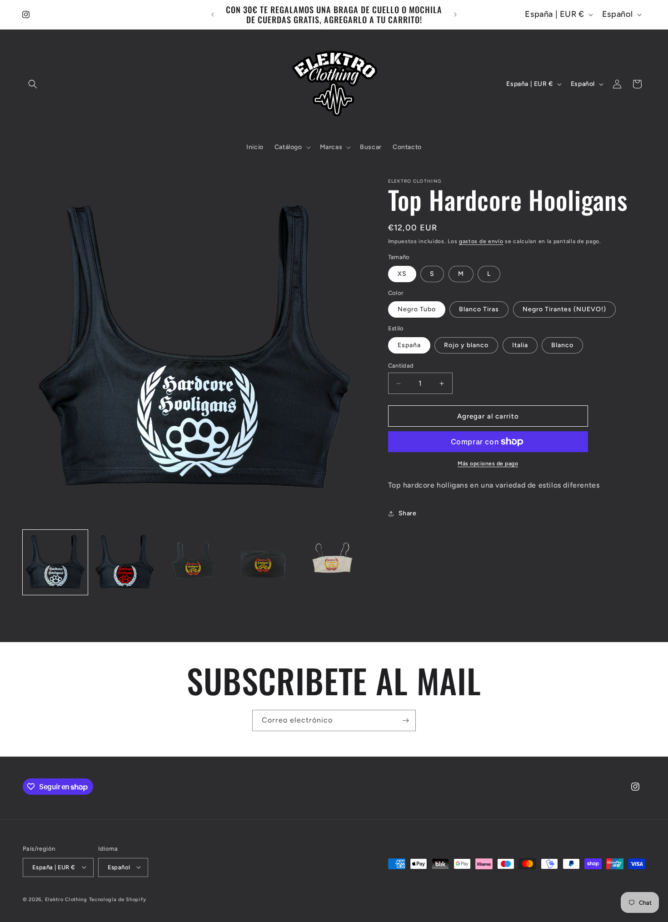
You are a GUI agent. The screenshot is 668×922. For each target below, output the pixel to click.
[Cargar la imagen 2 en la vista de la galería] (124, 562)
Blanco (562, 345)
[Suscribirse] (405, 720)
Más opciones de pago (488, 463)
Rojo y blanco (466, 345)
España (409, 345)
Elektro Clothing (66, 899)
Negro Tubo (417, 309)
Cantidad (401, 365)
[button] (33, 84)
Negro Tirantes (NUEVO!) (564, 309)
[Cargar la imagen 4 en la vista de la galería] (263, 562)
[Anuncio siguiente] (455, 14)
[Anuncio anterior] (213, 14)
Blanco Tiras (479, 309)
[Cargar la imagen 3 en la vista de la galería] (193, 562)
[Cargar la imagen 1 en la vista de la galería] (55, 562)
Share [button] (408, 513)
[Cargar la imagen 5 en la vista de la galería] (332, 562)
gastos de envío (481, 241)
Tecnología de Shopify (117, 899)
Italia (520, 345)
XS (402, 274)
